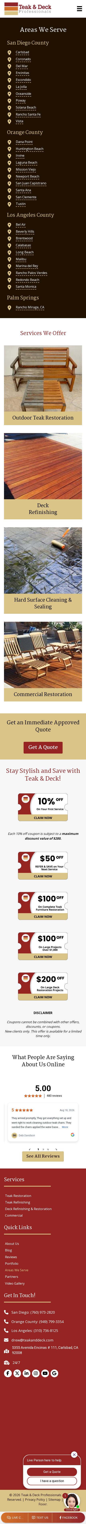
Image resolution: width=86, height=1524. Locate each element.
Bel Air (21, 224)
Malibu (21, 259)
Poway (21, 100)
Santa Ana (23, 190)
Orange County (25, 133)
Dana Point (24, 142)
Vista (19, 121)
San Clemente (26, 197)
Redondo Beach (27, 280)
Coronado (23, 59)
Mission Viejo (26, 169)
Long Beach (25, 252)
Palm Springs (23, 298)
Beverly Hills (25, 231)
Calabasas (23, 245)
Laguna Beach (26, 162)
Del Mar (22, 66)
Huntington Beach (29, 149)
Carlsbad (22, 52)
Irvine (20, 155)
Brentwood (24, 238)
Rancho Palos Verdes (31, 273)
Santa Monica (26, 286)
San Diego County (28, 43)
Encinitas (22, 73)
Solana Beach (26, 107)
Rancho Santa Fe (28, 114)
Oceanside (23, 93)
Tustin (21, 204)
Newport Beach (27, 176)
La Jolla (21, 87)
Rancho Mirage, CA (30, 307)
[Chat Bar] (43, 1518)
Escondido (23, 80)
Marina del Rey (27, 266)
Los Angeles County (30, 215)
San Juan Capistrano (31, 183)
